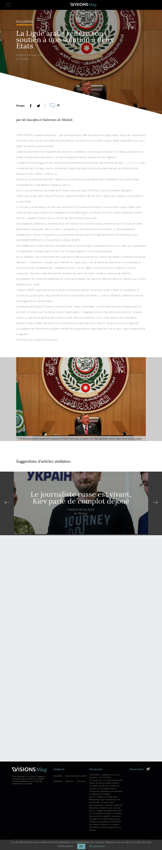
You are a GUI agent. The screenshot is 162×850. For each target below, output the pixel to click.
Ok (81, 846)
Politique (69, 781)
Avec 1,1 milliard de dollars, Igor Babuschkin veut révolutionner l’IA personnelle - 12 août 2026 (105, 813)
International (71, 775)
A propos (81, 781)
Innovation (82, 775)
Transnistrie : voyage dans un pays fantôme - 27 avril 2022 (105, 784)
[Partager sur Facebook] (31, 106)
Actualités (24, 21)
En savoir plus (97, 846)
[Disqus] (81, 595)
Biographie (58, 781)
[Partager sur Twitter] (38, 106)
